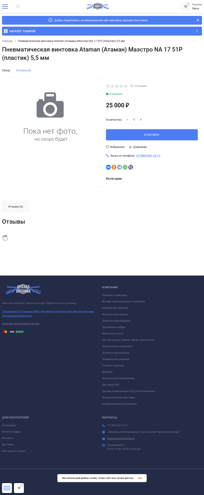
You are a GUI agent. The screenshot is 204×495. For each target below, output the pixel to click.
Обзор (6, 70)
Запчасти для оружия (115, 314)
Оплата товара (11, 431)
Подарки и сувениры (114, 295)
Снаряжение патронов (115, 359)
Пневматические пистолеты (119, 403)
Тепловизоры (48, 311)
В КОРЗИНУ (152, 134)
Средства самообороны (116, 320)
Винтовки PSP (110, 384)
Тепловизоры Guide (13, 315)
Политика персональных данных (20, 323)
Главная (7, 41)
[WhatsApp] (125, 167)
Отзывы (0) (23, 70)
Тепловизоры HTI (12, 311)
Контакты (8, 438)
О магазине (9, 425)
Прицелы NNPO (31, 311)
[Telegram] (119, 167)
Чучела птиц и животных (117, 346)
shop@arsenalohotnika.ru (121, 438)
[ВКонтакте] (108, 167)
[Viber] (130, 167)
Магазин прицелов (83, 311)
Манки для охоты (112, 333)
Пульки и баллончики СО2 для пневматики (128, 391)
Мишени (107, 371)
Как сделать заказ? (14, 450)
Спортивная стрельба (115, 307)
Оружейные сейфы (113, 327)
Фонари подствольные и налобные (123, 301)
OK (140, 478)
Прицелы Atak (64, 311)
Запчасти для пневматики (118, 378)
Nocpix (28, 315)
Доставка (8, 444)
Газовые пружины (113, 365)
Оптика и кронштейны (115, 352)
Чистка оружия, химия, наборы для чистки (128, 339)
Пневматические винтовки (118, 397)
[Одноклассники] (114, 167)
